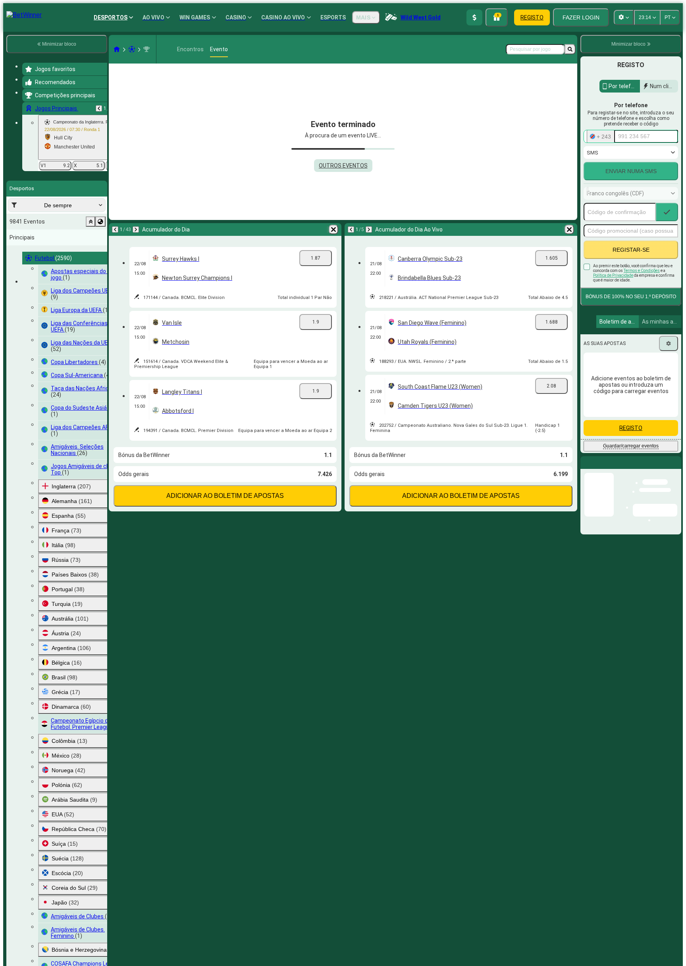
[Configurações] (668, 343)
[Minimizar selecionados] (90, 221)
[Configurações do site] (624, 17)
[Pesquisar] (570, 49)
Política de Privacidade (613, 275)
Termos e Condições (642, 270)
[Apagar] (333, 229)
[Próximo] (136, 229)
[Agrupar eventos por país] (100, 221)
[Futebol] (132, 49)
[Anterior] (99, 108)
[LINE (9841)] (116, 49)
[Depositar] (474, 17)
